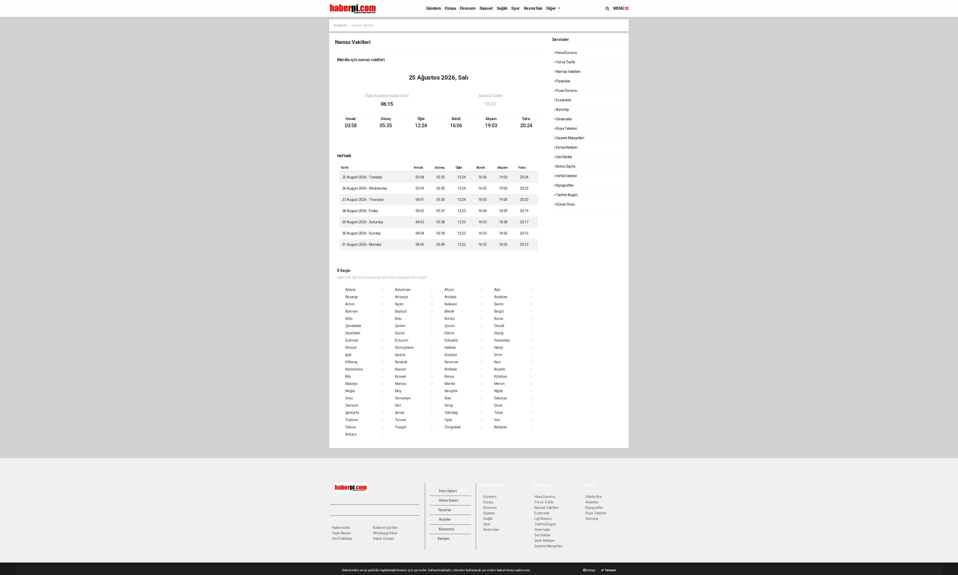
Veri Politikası (342, 539)
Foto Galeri (447, 491)
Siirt (398, 405)
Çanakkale (353, 326)
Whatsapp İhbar (385, 533)
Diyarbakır (352, 333)
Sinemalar (542, 530)
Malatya (351, 384)
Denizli (499, 326)
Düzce (400, 333)
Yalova (350, 427)
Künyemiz (446, 529)
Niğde (498, 391)
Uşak (448, 420)
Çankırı (400, 326)
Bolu (398, 319)
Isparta (400, 355)
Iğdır (348, 355)
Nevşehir (451, 391)
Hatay (498, 347)
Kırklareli (500, 427)
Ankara (351, 434)
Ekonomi (467, 8)
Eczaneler (563, 100)
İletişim (443, 539)
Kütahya (500, 376)
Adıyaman (403, 290)
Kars (497, 362)
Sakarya (500, 398)
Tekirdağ (451, 413)
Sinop (449, 405)
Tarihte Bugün (566, 195)
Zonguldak (453, 427)
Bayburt (401, 311)
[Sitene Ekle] (395, 510)
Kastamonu (354, 369)
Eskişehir (451, 340)
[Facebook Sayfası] (334, 510)
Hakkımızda (341, 528)
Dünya (450, 8)
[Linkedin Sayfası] (368, 510)
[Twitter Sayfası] (342, 510)
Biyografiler (564, 185)
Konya (449, 376)
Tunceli (400, 420)
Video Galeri (448, 500)
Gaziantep (502, 340)
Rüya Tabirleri (566, 128)
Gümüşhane (404, 347)
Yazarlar (444, 510)
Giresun (351, 347)
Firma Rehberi (566, 147)
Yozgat (400, 427)
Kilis (348, 376)
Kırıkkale (451, 369)
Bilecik (449, 311)
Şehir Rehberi (544, 541)
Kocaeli (400, 376)
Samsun (351, 405)
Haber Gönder (383, 539)
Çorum (450, 326)
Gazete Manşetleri (569, 138)
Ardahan (501, 297)
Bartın (498, 304)
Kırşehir (499, 369)
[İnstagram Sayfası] (351, 510)
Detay (590, 570)
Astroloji (562, 110)
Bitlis (349, 319)
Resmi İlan (533, 8)
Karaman (452, 362)
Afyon (449, 290)
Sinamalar (563, 119)
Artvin (350, 304)
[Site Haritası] (386, 510)
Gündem (433, 8)
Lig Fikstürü (543, 519)
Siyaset (486, 8)
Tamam (610, 570)
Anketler (592, 502)
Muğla (350, 391)
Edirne (449, 333)
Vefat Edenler (566, 176)
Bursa (498, 319)
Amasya (401, 297)
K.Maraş (351, 362)
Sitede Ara (594, 497)
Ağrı (497, 290)
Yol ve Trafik (565, 62)
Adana (350, 290)
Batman (351, 311)
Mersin (499, 384)
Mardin (450, 384)
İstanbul (451, 355)
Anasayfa (340, 25)
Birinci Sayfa (565, 166)
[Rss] (377, 510)
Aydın (399, 304)
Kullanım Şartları (385, 528)
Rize (448, 398)
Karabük (401, 362)
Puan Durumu (566, 91)
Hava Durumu (566, 53)
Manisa (400, 384)
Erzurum (401, 340)
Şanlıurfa (352, 413)
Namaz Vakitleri (567, 72)
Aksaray (351, 297)
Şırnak (399, 413)
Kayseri (400, 369)
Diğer (551, 8)
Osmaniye (402, 398)
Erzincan (352, 340)
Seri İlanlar (563, 157)
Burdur (450, 319)
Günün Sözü (565, 204)
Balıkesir (451, 304)
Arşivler (444, 519)
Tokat (498, 413)
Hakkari (450, 347)
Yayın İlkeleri (341, 533)
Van (497, 420)
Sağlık (502, 8)
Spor (515, 8)
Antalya (451, 297)
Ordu (349, 398)
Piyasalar (562, 81)
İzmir (498, 355)
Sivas (498, 405)
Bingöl (499, 311)
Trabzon (351, 420)
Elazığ (498, 333)
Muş (398, 391)
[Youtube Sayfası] (360, 510)
